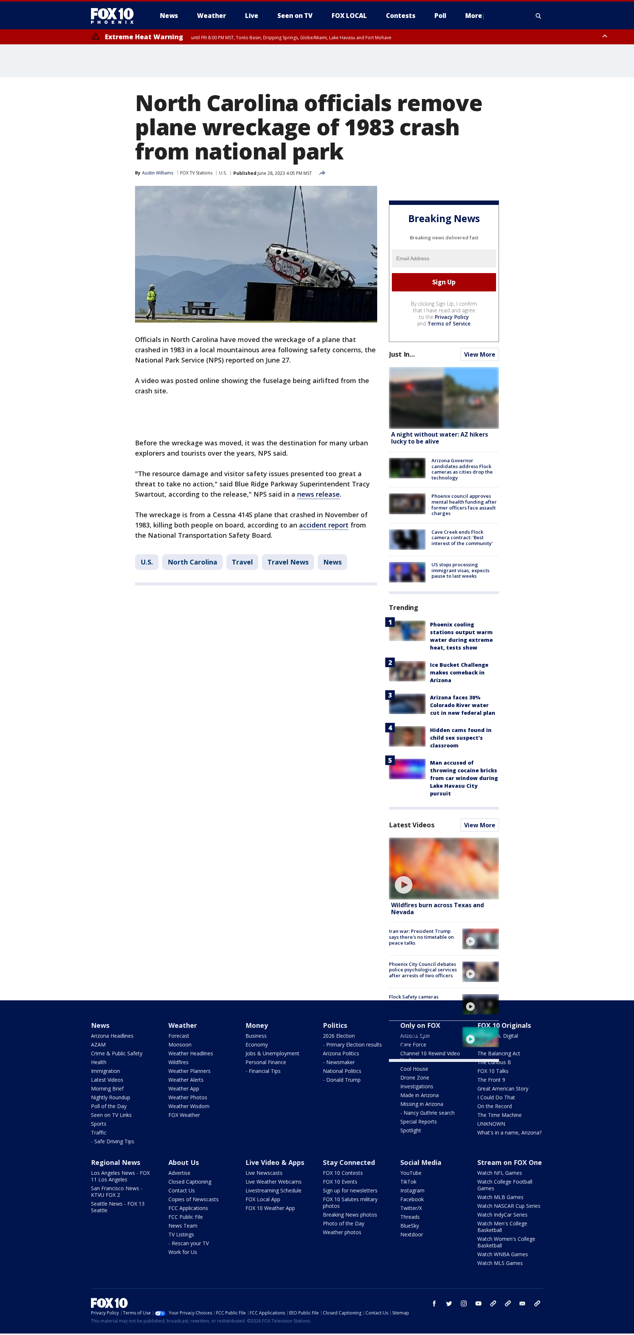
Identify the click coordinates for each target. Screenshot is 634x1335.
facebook (434, 1303)
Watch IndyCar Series (502, 1214)
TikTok (408, 1181)
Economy (256, 1044)
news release (318, 494)
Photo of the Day (343, 1223)
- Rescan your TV (188, 1243)
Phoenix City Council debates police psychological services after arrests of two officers (423, 970)
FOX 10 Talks (493, 1070)
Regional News (115, 1162)
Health (98, 1062)
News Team (182, 1225)
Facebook (412, 1199)
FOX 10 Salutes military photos (350, 1202)
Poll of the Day (109, 1106)
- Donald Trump (342, 1079)
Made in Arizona (419, 1095)
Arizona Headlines (112, 1035)
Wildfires (178, 1062)
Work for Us (182, 1251)
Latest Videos (411, 824)
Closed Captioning (189, 1181)
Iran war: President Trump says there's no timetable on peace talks (421, 937)
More (473, 15)
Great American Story (502, 1088)
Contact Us (181, 1190)
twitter (449, 1303)
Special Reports (418, 1121)
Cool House (414, 1068)
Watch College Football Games (504, 1185)
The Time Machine (499, 1114)
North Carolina (192, 562)
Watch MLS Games (500, 1262)
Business (256, 1035)
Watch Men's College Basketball (502, 1226)
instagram (464, 1303)
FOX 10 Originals (504, 1025)
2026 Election (339, 1035)
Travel (242, 562)
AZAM (98, 1044)
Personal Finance (265, 1062)
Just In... (402, 354)
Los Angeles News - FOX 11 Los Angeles (120, 1176)
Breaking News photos (350, 1214)
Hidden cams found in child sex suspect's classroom (461, 738)
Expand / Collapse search (538, 15)
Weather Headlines (190, 1053)
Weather (182, 1025)
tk (493, 1303)
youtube (478, 1303)
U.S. (223, 173)
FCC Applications (188, 1208)
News (332, 562)
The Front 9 (491, 1079)
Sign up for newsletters (350, 1190)
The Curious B (494, 1062)
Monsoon (180, 1044)
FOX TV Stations (196, 173)
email (522, 1303)
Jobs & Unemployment (272, 1053)
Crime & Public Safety (116, 1053)
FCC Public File (185, 1216)
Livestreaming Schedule (273, 1190)
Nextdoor (411, 1234)
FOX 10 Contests (343, 1172)
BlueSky (409, 1225)
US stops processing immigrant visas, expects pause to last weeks (460, 570)
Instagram (412, 1190)
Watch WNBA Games (502, 1254)
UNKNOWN (491, 1123)
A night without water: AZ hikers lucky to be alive (439, 437)
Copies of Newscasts (193, 1199)
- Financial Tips (263, 1070)
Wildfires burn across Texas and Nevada (437, 908)
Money (256, 1025)
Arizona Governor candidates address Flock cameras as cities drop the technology (462, 469)
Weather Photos (187, 1097)
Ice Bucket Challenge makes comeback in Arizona (459, 672)
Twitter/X (411, 1208)
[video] (444, 869)
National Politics (342, 1070)
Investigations (416, 1086)
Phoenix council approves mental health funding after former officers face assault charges (464, 504)
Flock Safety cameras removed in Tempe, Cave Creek (418, 1002)
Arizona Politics (341, 1053)
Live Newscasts (264, 1172)
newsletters (537, 1303)
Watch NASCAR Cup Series (508, 1205)
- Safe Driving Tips (112, 1141)
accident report (324, 525)
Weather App (183, 1088)
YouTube (411, 1172)
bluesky (508, 1303)
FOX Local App (262, 1199)
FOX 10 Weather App (270, 1208)
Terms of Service (448, 323)
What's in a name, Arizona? (509, 1132)
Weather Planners (189, 1070)
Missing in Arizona (421, 1103)
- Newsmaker (339, 1062)
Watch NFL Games (499, 1172)
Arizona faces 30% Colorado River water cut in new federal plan (462, 705)
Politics (335, 1025)
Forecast (178, 1035)
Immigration (105, 1070)
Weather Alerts (186, 1079)
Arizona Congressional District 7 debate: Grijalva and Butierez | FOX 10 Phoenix (418, 1038)
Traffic (98, 1132)
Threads (410, 1216)
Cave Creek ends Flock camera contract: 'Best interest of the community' (462, 538)
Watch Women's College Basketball (506, 1242)
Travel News (288, 562)
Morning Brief (107, 1088)
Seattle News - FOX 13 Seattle (118, 1207)
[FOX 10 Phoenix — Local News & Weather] (115, 16)
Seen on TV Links (111, 1114)
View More (479, 354)
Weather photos (342, 1232)
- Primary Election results (352, 1044)
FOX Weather (184, 1114)
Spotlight (410, 1130)
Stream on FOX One (509, 1162)
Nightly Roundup (110, 1097)
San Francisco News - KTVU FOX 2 (116, 1191)
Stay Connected (349, 1162)
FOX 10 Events (340, 1181)
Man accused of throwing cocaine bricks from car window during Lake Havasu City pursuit (464, 778)
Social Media (420, 1162)
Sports (98, 1123)
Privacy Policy (452, 316)
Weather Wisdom (188, 1106)
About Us (183, 1162)
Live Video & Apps (274, 1162)
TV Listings (181, 1234)
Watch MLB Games (500, 1197)
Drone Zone (414, 1077)
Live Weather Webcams (273, 1181)
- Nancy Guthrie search (427, 1112)
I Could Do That (496, 1097)
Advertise (179, 1172)
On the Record (494, 1106)
